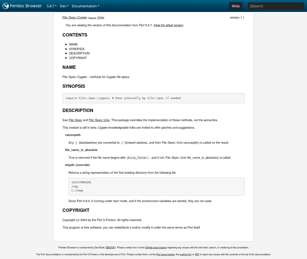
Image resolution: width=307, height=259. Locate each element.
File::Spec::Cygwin (74, 17)
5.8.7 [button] (50, 6)
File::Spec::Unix (99, 120)
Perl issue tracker (165, 254)
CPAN (100, 17)
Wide (236, 6)
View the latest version (168, 25)
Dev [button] (63, 6)
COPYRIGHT (78, 57)
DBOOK (110, 247)
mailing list (185, 254)
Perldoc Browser (25, 6)
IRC (197, 254)
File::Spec (75, 120)
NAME (73, 44)
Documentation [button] (84, 6)
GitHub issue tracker (156, 247)
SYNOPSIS (77, 49)
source (92, 17)
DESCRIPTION (79, 53)
